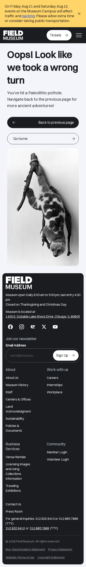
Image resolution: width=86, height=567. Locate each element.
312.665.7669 (39, 528)
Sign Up (62, 355)
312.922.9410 (15, 528)
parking (28, 16)
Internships (55, 385)
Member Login (57, 452)
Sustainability (15, 418)
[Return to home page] (19, 282)
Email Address (16, 345)
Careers (52, 378)
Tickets (55, 35)
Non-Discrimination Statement (25, 549)
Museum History (17, 385)
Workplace (54, 392)
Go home (20, 138)
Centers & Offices (18, 399)
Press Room (14, 511)
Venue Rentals (16, 457)
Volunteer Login (58, 459)
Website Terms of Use (20, 557)
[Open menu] (78, 35)
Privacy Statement (60, 549)
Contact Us (13, 504)
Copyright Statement (51, 557)
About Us (12, 378)
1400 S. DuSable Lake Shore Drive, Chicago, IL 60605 (43, 316)
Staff (9, 392)
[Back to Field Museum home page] (13, 35)
